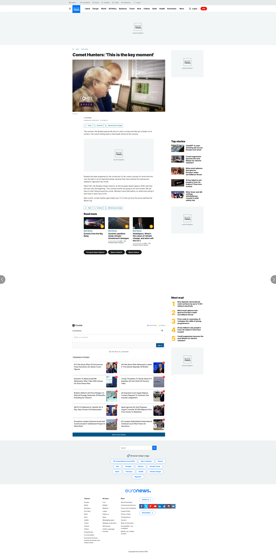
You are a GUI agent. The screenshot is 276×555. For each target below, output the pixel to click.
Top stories (178, 141)
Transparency (126, 517)
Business (123, 9)
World (103, 9)
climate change (155, 471)
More (123, 498)
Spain (117, 471)
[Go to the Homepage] (76, 9)
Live (203, 8)
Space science (133, 252)
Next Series (84, 49)
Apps (104, 517)
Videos (86, 529)
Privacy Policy (126, 514)
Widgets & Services (109, 523)
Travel (132, 9)
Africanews (106, 526)
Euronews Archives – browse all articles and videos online (92, 540)
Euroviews (171, 9)
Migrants (138, 477)
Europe (96, 9)
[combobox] (145, 2)
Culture (147, 9)
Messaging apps (108, 520)
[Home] (73, 49)
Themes (87, 498)
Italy (117, 466)
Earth (154, 9)
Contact (123, 520)
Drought (128, 466)
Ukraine (140, 466)
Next (139, 9)
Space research (116, 252)
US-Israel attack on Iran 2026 (124, 461)
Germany (129, 471)
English (73, 2)
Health (162, 9)
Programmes (88, 532)
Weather (105, 508)
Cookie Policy (125, 511)
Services (106, 498)
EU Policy (113, 9)
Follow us (106, 514)
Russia (160, 461)
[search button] (134, 2)
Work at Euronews (127, 523)
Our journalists (89, 535)
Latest (87, 9)
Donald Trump (155, 466)
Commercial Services (128, 505)
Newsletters (146, 513)
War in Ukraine (146, 461)
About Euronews (126, 502)
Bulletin (105, 505)
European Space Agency (95, 252)
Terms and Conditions (128, 508)
